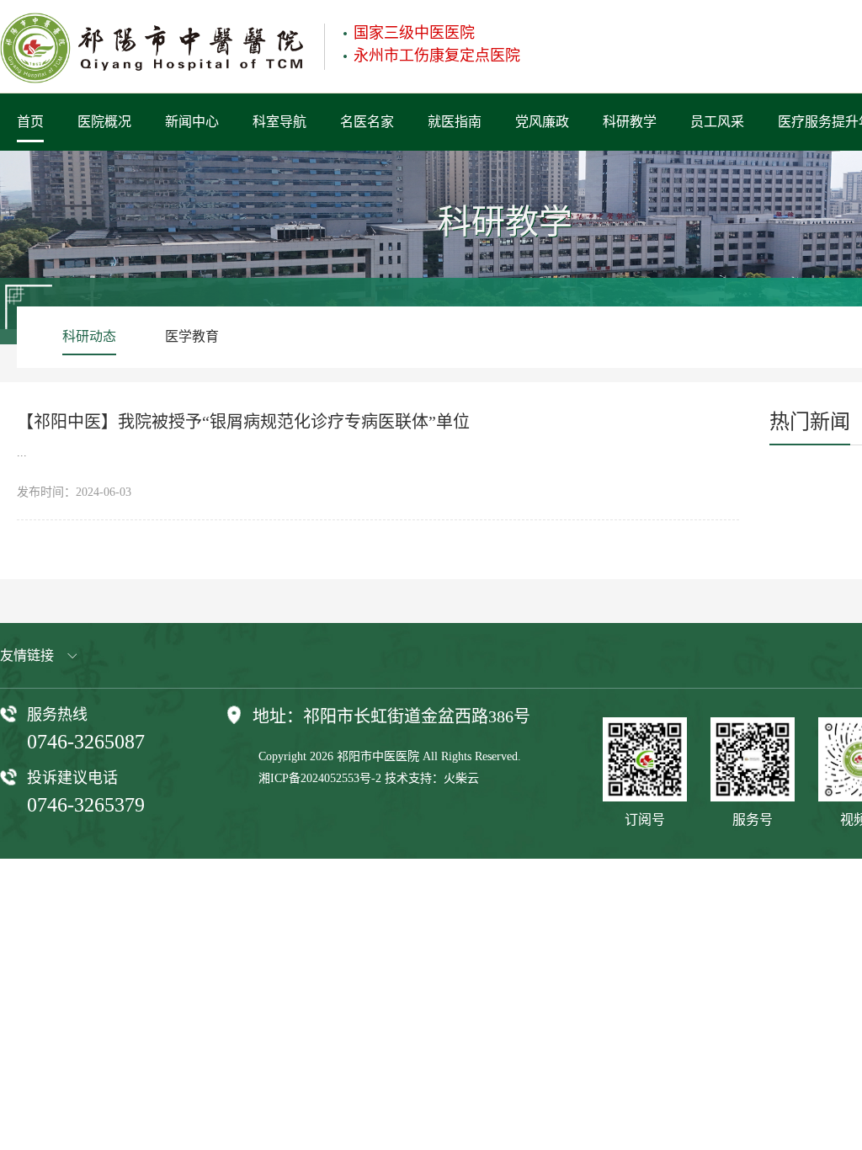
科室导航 (279, 121)
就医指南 (455, 121)
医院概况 (104, 121)
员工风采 (717, 121)
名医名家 (367, 121)
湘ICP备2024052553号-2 (319, 778)
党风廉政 (542, 121)
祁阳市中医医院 (378, 756)
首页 (30, 121)
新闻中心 (192, 121)
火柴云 (461, 778)
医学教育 (192, 336)
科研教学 (630, 121)
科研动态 (89, 336)
